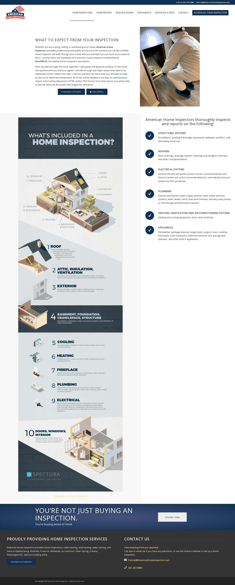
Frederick (44, 551)
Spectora (81, 581)
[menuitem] (82, 13)
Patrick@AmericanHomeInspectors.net (213, 2)
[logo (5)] (15, 13)
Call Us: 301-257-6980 (185, 2)
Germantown (68, 551)
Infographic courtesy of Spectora (70, 496)
